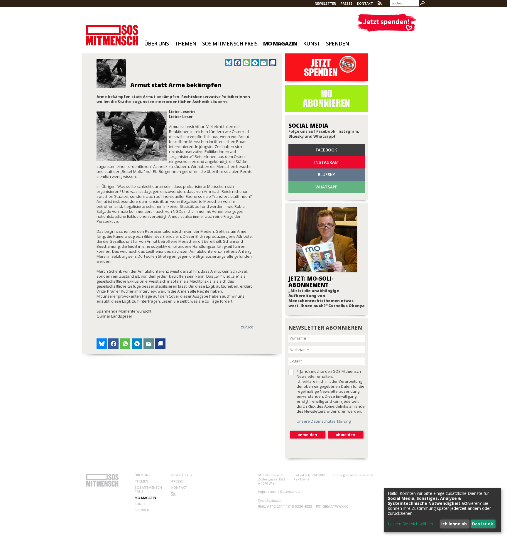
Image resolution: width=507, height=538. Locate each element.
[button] (228, 62)
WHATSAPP (326, 187)
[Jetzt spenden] (386, 22)
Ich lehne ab (454, 524)
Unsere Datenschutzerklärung (324, 421)
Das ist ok (482, 524)
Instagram (326, 162)
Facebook (326, 150)
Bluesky (326, 174)
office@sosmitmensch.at (353, 475)
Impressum (267, 491)
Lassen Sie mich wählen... (412, 523)
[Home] (112, 31)
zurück (247, 327)
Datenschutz (290, 491)
